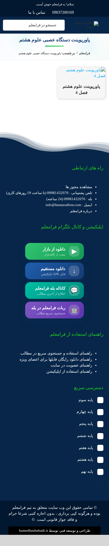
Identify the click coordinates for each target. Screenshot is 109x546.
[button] (54, 400)
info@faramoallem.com (63, 205)
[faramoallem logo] (84, 23)
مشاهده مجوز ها (79, 187)
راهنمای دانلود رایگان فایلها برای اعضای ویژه (56, 359)
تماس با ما (36, 12)
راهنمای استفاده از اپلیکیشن (69, 371)
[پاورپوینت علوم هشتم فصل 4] (81, 70)
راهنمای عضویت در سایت (71, 365)
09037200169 (63, 12)
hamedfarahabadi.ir (33, 530)
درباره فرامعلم (81, 211)
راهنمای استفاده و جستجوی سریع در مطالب (56, 353)
